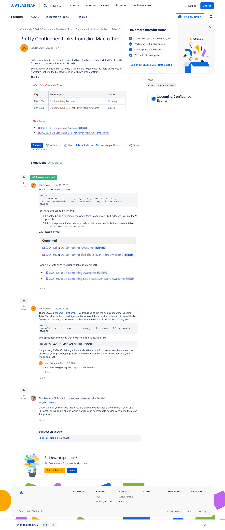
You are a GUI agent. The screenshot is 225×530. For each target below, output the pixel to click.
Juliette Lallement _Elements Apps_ (94, 145)
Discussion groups (57, 16)
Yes (45, 524)
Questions (61, 29)
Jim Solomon (37, 47)
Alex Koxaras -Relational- (52, 398)
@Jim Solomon (49, 402)
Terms (190, 511)
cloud (151, 85)
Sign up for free (54, 470)
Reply (42, 288)
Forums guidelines (104, 501)
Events (105, 5)
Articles (82, 16)
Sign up (207, 5)
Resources (124, 501)
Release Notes (143, 5)
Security (202, 511)
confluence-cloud (166, 85)
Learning (90, 5)
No (53, 524)
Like (47, 372)
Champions (122, 5)
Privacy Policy (174, 511)
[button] (80, 110)
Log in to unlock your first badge (151, 65)
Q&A (34, 16)
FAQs (98, 497)
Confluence (47, 29)
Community (52, 5)
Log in (192, 5)
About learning (126, 497)
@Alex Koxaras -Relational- (61, 312)
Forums (75, 5)
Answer (37, 145)
